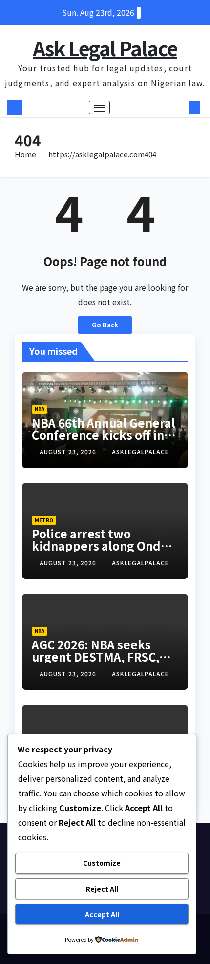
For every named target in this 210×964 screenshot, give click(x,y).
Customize (102, 863)
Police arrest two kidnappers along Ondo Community (100, 545)
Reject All (102, 889)
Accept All (102, 914)
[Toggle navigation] (99, 107)
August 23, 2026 (69, 452)
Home (25, 154)
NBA (39, 409)
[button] (180, 107)
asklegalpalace (140, 452)
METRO (44, 520)
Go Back (105, 324)
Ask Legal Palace (105, 48)
